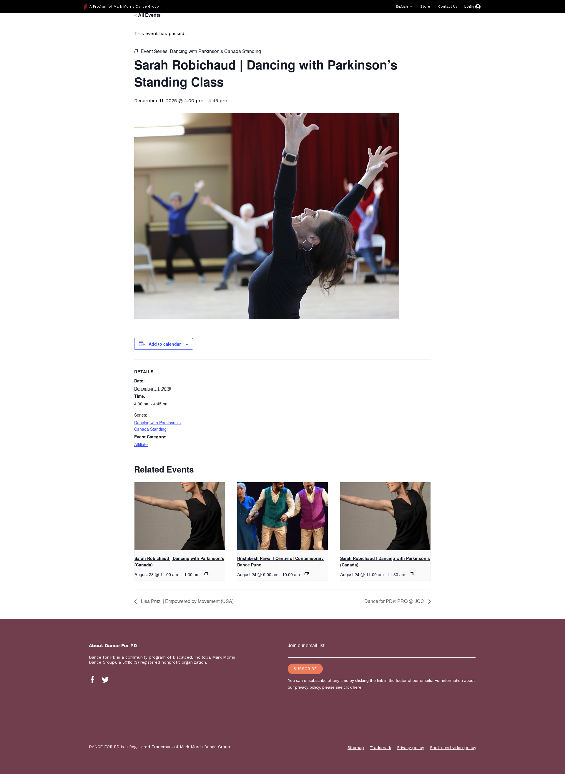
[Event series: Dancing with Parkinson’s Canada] (206, 573)
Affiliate (141, 444)
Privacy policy (410, 747)
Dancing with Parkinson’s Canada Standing (157, 426)
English (402, 6)
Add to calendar (165, 344)
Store (425, 6)
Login (469, 6)
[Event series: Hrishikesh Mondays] (307, 573)
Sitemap (356, 747)
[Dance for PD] (122, 28)
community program (145, 657)
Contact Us (448, 6)
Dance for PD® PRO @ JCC (394, 601)
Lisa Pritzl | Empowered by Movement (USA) (187, 601)
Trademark (380, 747)
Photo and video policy (453, 747)
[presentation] (179, 516)
